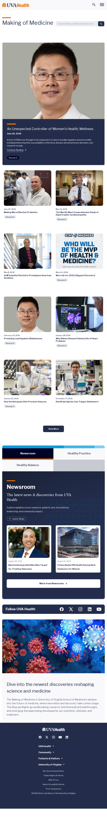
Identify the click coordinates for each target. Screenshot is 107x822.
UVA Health (44, 746)
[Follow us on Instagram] (80, 609)
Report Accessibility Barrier (54, 784)
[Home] (15, 5)
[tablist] (53, 459)
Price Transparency (53, 789)
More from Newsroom (51, 583)
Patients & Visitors (49, 758)
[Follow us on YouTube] (99, 609)
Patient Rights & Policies (53, 775)
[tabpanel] (53, 535)
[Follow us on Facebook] (61, 609)
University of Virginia (50, 764)
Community (44, 752)
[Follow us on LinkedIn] (89, 609)
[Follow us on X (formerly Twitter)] (71, 609)
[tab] (27, 454)
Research (13, 158)
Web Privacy (53, 780)
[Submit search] (101, 23)
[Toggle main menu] (102, 4)
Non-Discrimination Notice (53, 771)
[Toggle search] (94, 4)
